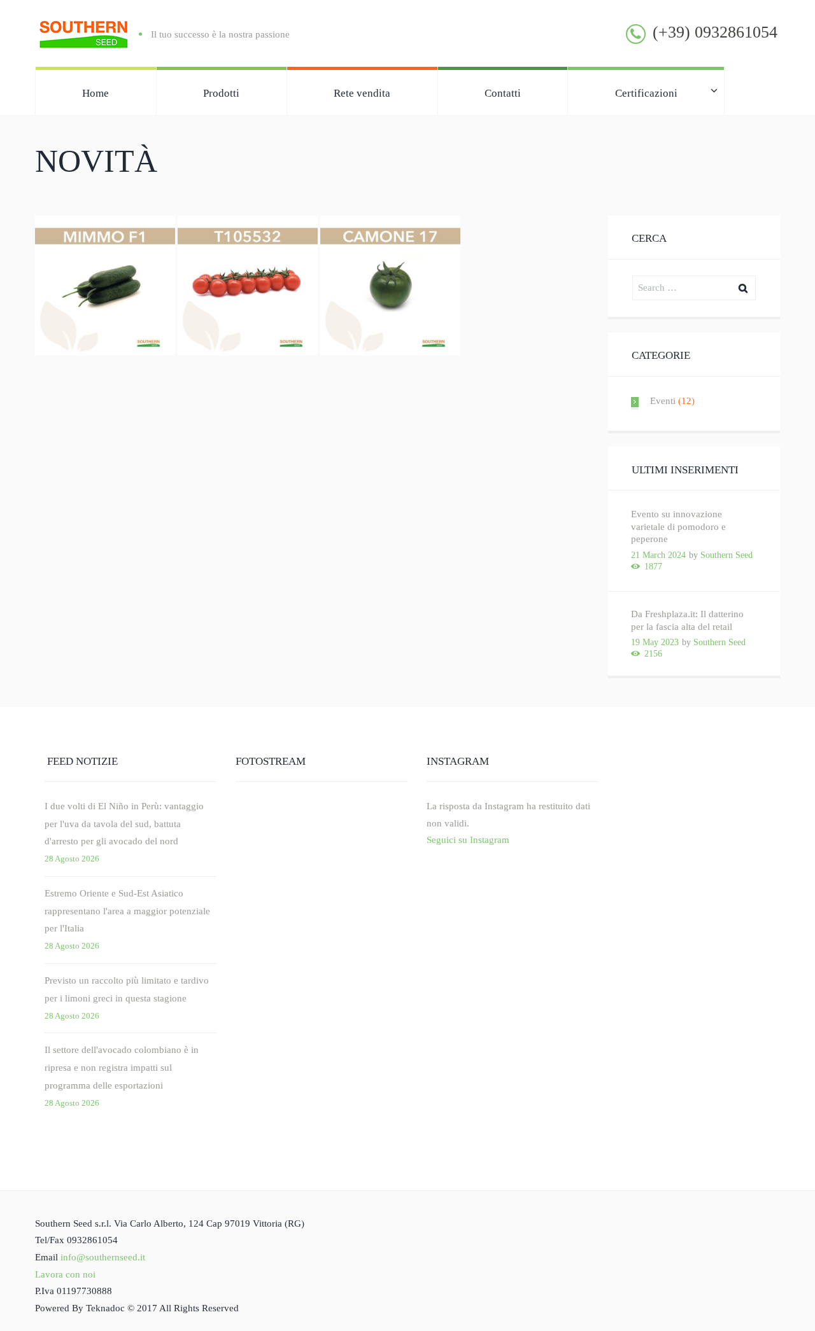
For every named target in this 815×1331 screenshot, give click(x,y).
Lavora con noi (65, 1274)
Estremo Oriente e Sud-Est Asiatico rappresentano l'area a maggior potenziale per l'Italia (127, 910)
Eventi (663, 401)
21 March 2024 (658, 555)
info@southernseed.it (102, 1257)
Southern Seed (726, 555)
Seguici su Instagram (468, 840)
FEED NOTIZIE (82, 761)
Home (95, 93)
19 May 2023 (655, 642)
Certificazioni (646, 93)
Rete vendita (362, 93)
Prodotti (221, 93)
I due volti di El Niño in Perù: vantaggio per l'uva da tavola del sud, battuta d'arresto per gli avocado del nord (124, 823)
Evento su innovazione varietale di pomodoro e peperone (678, 526)
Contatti (503, 93)
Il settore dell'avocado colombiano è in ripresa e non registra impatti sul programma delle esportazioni (122, 1067)
